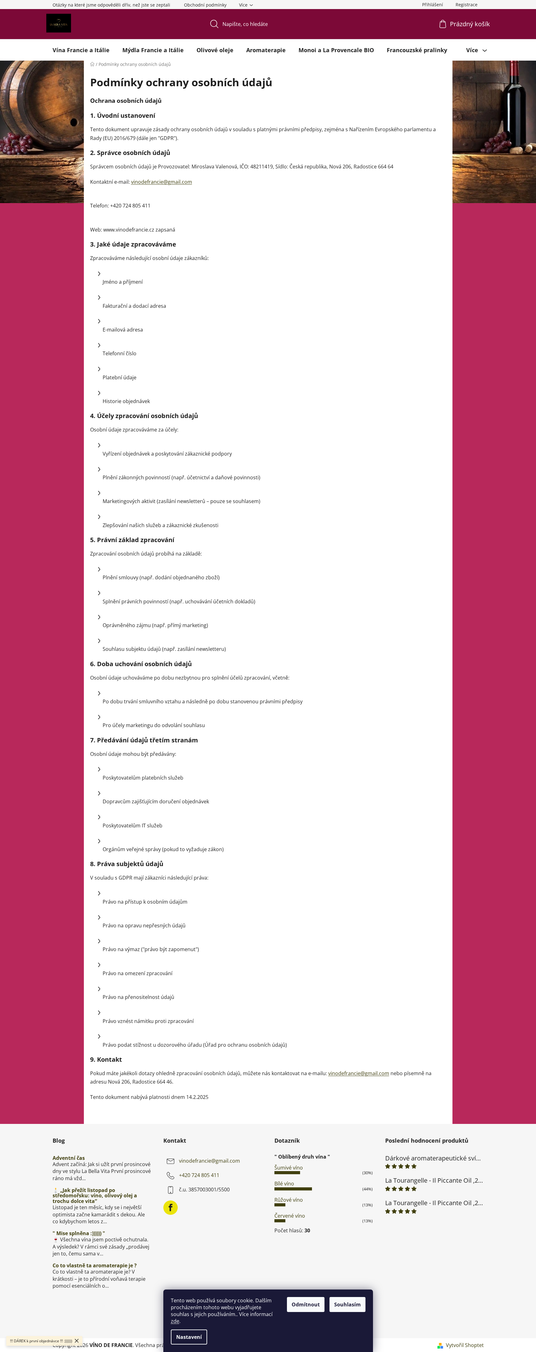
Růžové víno (288, 1199)
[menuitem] (81, 50)
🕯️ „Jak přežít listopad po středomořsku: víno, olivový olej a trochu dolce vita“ (95, 1196)
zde (175, 1321)
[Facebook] (170, 1207)
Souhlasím (347, 1304)
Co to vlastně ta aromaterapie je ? (95, 1266)
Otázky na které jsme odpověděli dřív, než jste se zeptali (111, 5)
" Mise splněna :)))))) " (79, 1233)
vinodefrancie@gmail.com (161, 181)
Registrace (466, 4)
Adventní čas (69, 1158)
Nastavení (189, 1337)
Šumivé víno (288, 1167)
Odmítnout (306, 1304)
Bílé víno (284, 1183)
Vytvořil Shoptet (465, 1345)
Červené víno (289, 1215)
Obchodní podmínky (205, 5)
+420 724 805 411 (199, 1175)
